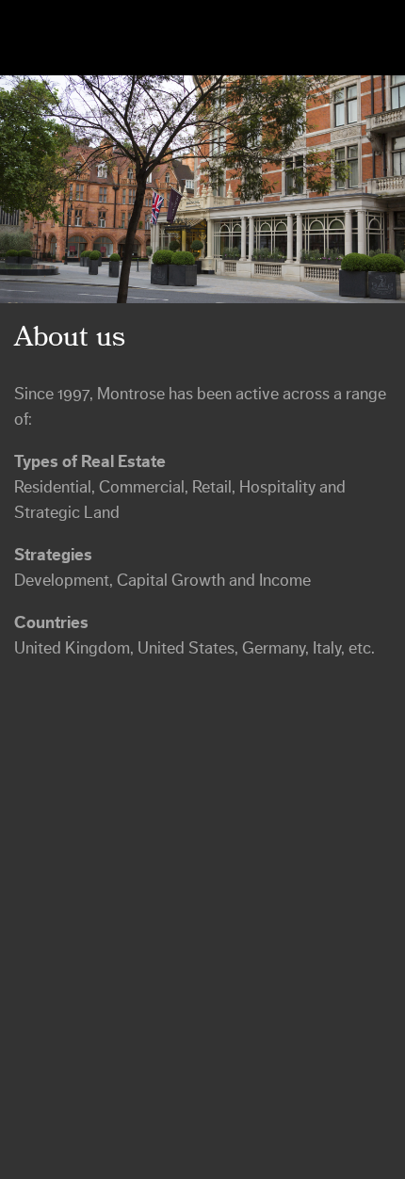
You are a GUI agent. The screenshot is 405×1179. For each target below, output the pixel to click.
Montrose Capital (108, 37)
